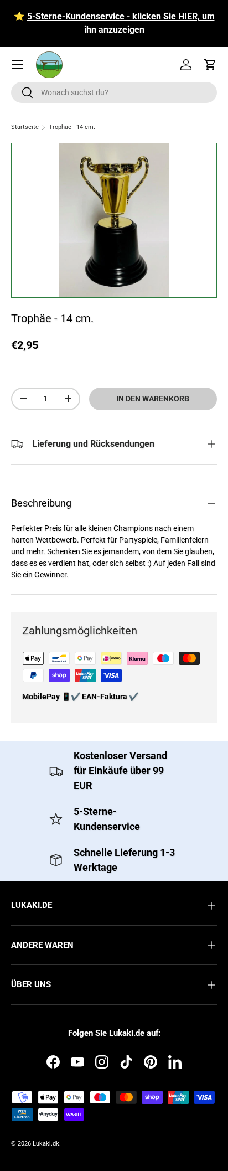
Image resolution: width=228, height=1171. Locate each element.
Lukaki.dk (46, 1143)
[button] (210, 65)
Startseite (25, 127)
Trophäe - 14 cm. (72, 127)
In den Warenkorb (152, 398)
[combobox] (114, 92)
